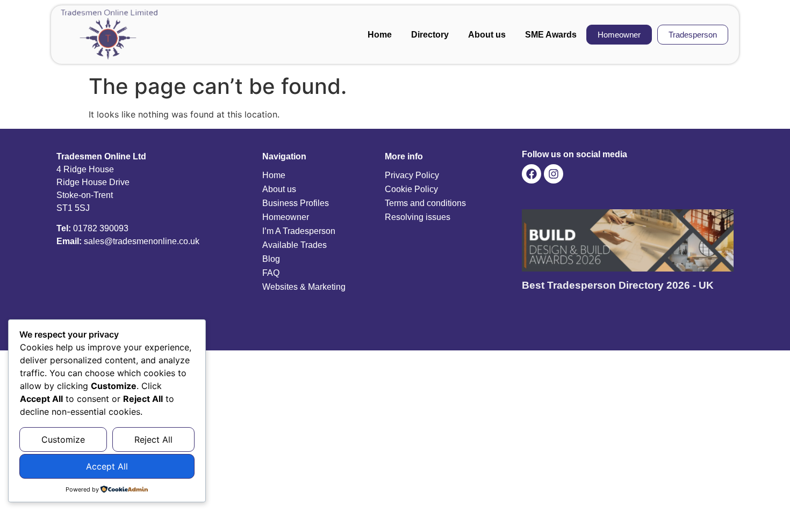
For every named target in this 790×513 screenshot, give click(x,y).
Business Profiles (295, 203)
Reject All (153, 439)
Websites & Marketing (304, 286)
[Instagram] (553, 174)
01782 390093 (100, 228)
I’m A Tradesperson (298, 231)
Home (380, 34)
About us (487, 34)
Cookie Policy (411, 189)
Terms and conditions (425, 203)
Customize (63, 439)
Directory (430, 34)
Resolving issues (417, 217)
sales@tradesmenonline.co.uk (141, 241)
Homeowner (285, 217)
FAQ (270, 272)
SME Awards (551, 34)
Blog (271, 258)
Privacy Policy (412, 175)
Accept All (107, 466)
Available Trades (294, 245)
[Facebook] (531, 174)
